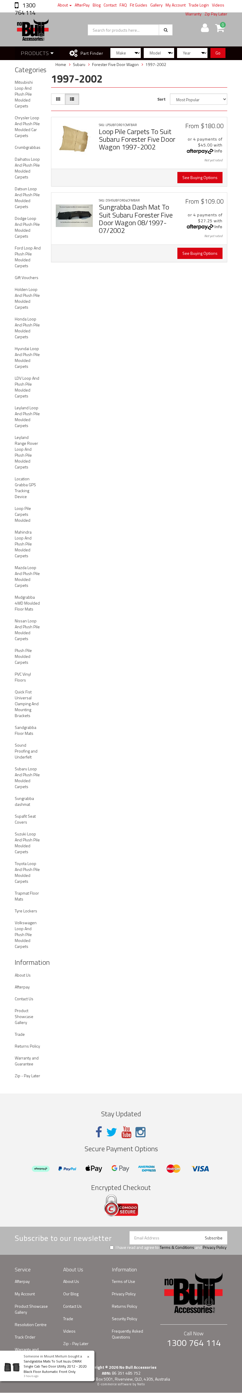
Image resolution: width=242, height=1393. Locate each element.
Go (217, 53)
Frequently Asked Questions (127, 1334)
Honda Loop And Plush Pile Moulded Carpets (27, 328)
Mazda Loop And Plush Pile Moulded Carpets (27, 576)
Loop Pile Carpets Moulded (23, 514)
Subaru (79, 64)
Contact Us (24, 999)
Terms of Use (123, 1281)
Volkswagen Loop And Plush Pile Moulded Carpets (26, 934)
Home (60, 64)
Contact (110, 5)
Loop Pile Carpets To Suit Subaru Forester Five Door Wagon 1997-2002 (137, 139)
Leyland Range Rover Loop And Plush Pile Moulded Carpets (26, 452)
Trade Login (199, 5)
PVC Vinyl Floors (23, 677)
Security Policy (124, 1318)
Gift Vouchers (26, 277)
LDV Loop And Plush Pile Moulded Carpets (27, 387)
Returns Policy (27, 1046)
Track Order (25, 1337)
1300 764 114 (25, 9)
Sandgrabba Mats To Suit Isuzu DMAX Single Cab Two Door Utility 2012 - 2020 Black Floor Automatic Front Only (55, 1366)
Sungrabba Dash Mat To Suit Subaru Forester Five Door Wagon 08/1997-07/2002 (136, 219)
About (63, 5)
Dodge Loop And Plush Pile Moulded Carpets (27, 227)
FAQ (123, 5)
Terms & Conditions (177, 1247)
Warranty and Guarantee (27, 1061)
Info (219, 151)
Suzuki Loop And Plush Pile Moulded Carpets (27, 843)
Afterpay (22, 987)
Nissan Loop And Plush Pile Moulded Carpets (27, 630)
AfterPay (82, 5)
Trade (20, 1034)
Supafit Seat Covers (25, 819)
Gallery (156, 5)
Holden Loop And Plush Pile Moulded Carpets (27, 298)
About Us (23, 975)
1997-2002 (155, 64)
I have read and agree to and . (171, 1247)
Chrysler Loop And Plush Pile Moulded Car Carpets (27, 127)
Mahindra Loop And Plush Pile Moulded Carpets (23, 544)
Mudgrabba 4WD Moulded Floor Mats (27, 603)
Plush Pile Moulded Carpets (23, 656)
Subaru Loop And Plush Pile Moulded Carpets (27, 778)
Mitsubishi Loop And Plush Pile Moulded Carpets (24, 94)
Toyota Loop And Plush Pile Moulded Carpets (27, 872)
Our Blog (71, 1294)
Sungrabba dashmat (24, 801)
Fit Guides (138, 5)
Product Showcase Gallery (24, 1016)
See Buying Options (200, 177)
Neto (141, 1384)
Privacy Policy (214, 1247)
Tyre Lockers (26, 911)
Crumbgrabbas (27, 147)
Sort (161, 99)
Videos (218, 5)
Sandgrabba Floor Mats (25, 730)
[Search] (166, 30)
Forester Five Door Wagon (115, 64)
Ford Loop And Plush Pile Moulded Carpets (28, 257)
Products (35, 53)
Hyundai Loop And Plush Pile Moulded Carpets (27, 357)
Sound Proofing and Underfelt (26, 751)
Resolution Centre (31, 1324)
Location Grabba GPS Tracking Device (25, 488)
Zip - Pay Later (27, 1075)
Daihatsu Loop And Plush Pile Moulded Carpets (27, 168)
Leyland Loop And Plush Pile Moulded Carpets (27, 417)
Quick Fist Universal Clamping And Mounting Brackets (27, 704)
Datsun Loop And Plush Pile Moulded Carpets (27, 198)
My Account (176, 5)
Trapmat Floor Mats (27, 896)
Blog (97, 5)
